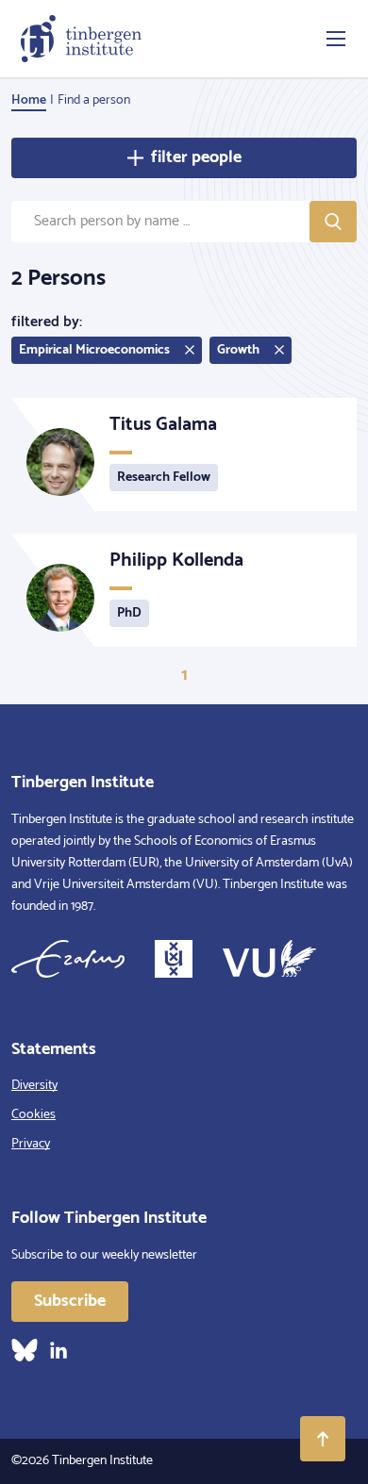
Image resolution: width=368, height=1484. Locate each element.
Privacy (30, 1144)
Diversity (34, 1086)
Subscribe (70, 1301)
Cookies (33, 1115)
